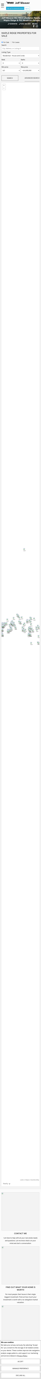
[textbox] (20, 48)
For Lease (15, 42)
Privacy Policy (22, 1356)
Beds (3, 60)
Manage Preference (20, 1368)
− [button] (4, 88)
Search (4, 45)
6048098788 (13, 24)
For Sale (6, 42)
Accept (20, 1361)
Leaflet (22, 1180)
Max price (24, 67)
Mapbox (28, 1180)
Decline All (20, 1375)
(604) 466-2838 (25, 24)
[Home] (10, 3)
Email (36, 24)
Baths (23, 60)
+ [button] (4, 85)
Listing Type (6, 52)
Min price (5, 67)
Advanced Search (32, 78)
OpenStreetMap (35, 1180)
